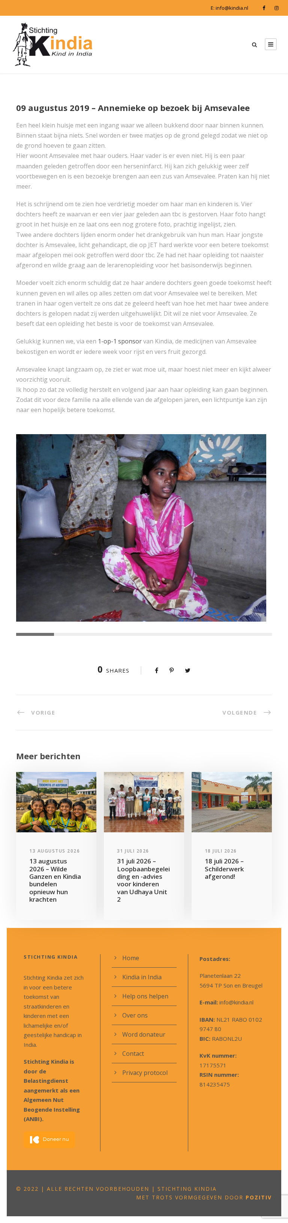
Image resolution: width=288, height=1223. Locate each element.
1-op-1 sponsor (120, 341)
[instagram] (276, 7)
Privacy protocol (145, 1073)
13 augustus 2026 (54, 851)
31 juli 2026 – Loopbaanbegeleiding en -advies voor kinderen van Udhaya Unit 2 (143, 880)
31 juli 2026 (133, 851)
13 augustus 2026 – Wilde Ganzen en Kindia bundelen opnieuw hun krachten (55, 880)
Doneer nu (56, 1139)
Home (130, 958)
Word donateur (143, 1034)
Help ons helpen (145, 996)
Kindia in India (142, 977)
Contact (133, 1053)
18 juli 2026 (221, 851)
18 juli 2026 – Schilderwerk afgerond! (224, 869)
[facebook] (263, 7)
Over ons (135, 1015)
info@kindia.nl (232, 7)
